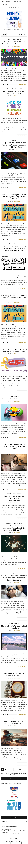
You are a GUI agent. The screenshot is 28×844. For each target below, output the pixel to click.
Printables (14, 523)
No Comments (17, 46)
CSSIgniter (20, 841)
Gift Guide (11, 441)
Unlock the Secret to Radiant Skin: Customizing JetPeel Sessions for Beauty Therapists (14, 578)
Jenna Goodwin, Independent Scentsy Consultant (11, 783)
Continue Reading (22, 84)
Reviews (9, 3)
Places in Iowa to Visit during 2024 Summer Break (14, 627)
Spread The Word (21, 88)
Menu (4, 34)
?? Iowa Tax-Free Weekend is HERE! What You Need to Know (14, 43)
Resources (16, 3)
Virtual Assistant (4, 832)
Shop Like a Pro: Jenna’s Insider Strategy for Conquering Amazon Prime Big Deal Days (14, 145)
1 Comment (16, 149)
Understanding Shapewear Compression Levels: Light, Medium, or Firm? (14, 498)
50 (15, 769)
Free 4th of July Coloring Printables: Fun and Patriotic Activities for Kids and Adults (14, 528)
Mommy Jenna (14, 839)
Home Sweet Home (17, 1)
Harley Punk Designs (6, 781)
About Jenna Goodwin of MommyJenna (11, 6)
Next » (20, 769)
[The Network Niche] (14, 806)
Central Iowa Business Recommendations (9, 827)
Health (4, 3)
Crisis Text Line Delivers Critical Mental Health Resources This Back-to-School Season (14, 248)
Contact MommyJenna (6, 829)
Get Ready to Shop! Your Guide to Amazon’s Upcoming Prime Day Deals (14, 298)
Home (3, 1)
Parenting (8, 1)
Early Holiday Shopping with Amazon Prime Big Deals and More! (14, 446)
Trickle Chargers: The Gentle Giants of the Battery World (14, 722)
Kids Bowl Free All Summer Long (14, 399)
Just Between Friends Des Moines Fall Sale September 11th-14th (14, 350)
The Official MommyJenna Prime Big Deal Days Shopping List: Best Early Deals (14, 196)
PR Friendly (5, 4)
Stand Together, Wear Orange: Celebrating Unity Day (14, 92)
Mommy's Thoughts (11, 39)
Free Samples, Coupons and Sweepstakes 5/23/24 (14, 675)
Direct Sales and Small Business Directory (9, 830)
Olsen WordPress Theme (11, 841)
